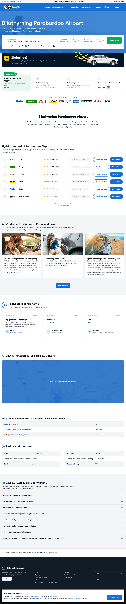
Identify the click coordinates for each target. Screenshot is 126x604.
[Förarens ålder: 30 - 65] (26, 46)
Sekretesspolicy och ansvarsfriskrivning (45, 582)
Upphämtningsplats (11, 39)
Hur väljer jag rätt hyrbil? (40, 577)
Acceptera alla (114, 597)
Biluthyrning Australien (19, 552)
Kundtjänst (86, 7)
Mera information (101, 160)
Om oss (35, 572)
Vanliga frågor (74, 7)
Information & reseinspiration (53, 7)
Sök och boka (116, 160)
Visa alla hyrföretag (63, 205)
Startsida (7, 552)
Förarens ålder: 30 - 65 (35, 46)
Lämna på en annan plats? (14, 46)
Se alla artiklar (63, 285)
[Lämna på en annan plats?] (5, 46)
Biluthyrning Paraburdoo (35, 552)
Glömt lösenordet (69, 575)
